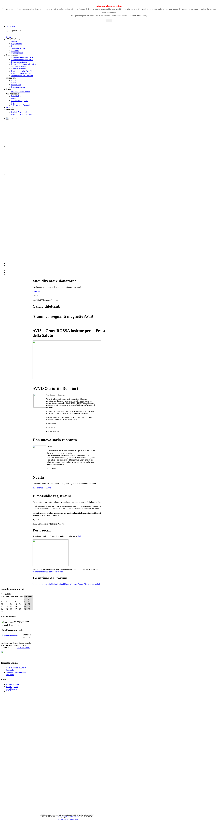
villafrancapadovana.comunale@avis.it (48, 572)
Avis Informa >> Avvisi (42, 488)
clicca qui (36, 291)
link (79, 536)
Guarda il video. (23, 647)
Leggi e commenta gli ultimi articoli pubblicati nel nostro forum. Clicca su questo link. (67, 584)
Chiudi (109, 21)
